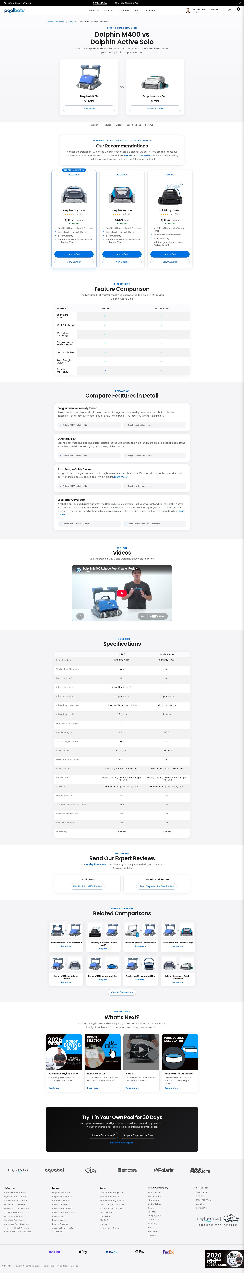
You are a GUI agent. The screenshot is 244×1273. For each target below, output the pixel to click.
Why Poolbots (155, 1192)
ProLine (128, 155)
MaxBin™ (104, 1220)
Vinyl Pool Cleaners (13, 1212)
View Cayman (74, 262)
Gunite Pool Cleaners (14, 1204)
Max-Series (144, 155)
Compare (72, 22)
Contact (150, 10)
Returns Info (154, 1219)
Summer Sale (100, 3)
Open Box (124, 10)
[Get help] (230, 11)
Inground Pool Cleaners (16, 1196)
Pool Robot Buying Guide (112, 1192)
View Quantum (170, 262)
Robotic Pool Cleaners (56, 22)
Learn (136, 10)
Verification (153, 1231)
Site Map (152, 1211)
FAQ (150, 1227)
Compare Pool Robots (111, 1208)
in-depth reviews (96, 864)
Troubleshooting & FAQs (112, 1200)
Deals (151, 1208)
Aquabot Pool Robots (62, 1228)
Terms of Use (48, 1266)
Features (107, 125)
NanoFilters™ (106, 1216)
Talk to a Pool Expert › (122, 1142)
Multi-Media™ (106, 1212)
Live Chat (200, 1204)
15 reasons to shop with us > (17, 3)
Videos (119, 125)
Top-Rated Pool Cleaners (16, 1228)
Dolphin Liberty (59, 1216)
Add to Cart (74, 254)
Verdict (94, 125)
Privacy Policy (62, 1266)
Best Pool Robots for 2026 (112, 1204)
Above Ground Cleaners (16, 1200)
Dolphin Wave (59, 1220)
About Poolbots (155, 1196)
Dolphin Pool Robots (62, 1196)
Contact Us (201, 1208)
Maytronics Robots (61, 1192)
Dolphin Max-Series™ (62, 1208)
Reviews (149, 125)
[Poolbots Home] (15, 10)
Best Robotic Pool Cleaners (17, 1231)
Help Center (202, 1192)
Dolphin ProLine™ (60, 1204)
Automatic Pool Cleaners (16, 1224)
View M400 (89, 108)
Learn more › (121, 476)
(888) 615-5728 (203, 1200)
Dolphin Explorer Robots (64, 1212)
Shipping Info (154, 1215)
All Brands (57, 1231)
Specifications (134, 125)
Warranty (152, 1223)
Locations (153, 1235)
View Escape (122, 262)
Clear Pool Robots (61, 1200)
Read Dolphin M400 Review (87, 886)
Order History (154, 1204)
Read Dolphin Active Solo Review (157, 886)
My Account (153, 1200)
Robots (93, 10)
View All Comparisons (122, 992)
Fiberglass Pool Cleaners (16, 1208)
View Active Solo (155, 108)
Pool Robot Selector (110, 1196)
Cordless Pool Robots (14, 1220)
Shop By (108, 10)
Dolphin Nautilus (60, 1224)
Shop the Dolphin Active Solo (138, 1135)
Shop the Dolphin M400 (103, 1135)
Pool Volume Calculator (111, 1228)
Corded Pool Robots (14, 1216)
